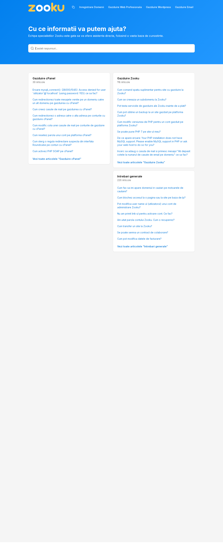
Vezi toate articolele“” (57, 158)
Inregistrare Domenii (91, 7)
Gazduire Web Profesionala (125, 7)
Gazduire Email (184, 7)
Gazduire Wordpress (158, 7)
